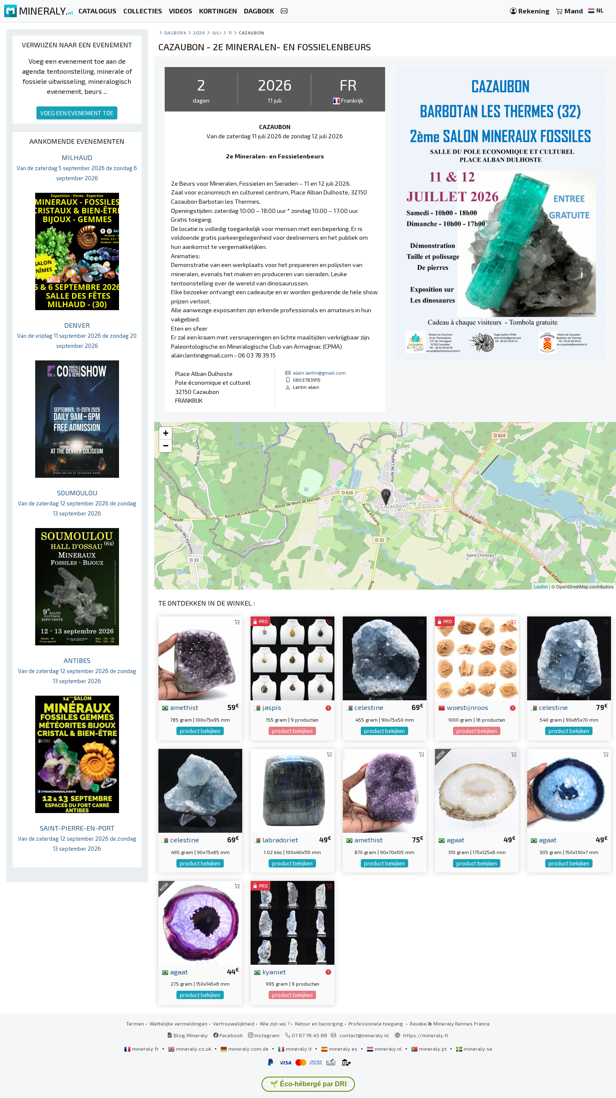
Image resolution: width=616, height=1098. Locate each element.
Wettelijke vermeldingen (178, 1023)
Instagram (266, 1035)
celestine (368, 707)
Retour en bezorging (319, 1023)
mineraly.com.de (248, 1048)
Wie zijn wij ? (275, 1023)
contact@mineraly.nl (364, 1035)
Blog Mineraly (190, 1035)
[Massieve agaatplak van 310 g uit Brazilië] (477, 790)
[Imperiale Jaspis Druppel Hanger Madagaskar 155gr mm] (292, 657)
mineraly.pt (433, 1048)
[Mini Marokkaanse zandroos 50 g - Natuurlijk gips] (477, 657)
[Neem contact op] (284, 11)
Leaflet (541, 586)
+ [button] (165, 433)
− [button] (165, 445)
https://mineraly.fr (426, 1035)
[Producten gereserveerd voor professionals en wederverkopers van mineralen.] (328, 707)
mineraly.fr (145, 1048)
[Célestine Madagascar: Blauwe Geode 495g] (200, 790)
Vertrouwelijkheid (233, 1023)
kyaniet (273, 971)
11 (230, 32)
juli (216, 32)
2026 (199, 32)
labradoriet (279, 839)
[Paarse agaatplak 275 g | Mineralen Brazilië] (200, 922)
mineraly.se (477, 1048)
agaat (454, 839)
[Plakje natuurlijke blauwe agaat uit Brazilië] (569, 790)
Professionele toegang (376, 1023)
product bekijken (200, 731)
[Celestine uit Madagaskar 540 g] (569, 657)
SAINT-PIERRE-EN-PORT (77, 838)
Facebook (230, 1035)
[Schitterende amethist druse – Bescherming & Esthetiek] (200, 657)
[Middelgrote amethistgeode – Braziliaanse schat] (385, 790)
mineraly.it (299, 1048)
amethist (183, 707)
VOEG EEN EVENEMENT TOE (77, 113)
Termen (135, 1023)
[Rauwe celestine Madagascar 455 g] (385, 657)
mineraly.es (343, 1048)
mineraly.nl (388, 1048)
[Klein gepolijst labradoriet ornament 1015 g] (292, 790)
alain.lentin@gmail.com (319, 372)
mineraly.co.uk (193, 1048)
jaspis (271, 707)
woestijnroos (466, 707)
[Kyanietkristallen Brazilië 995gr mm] (292, 922)
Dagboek (175, 32)
